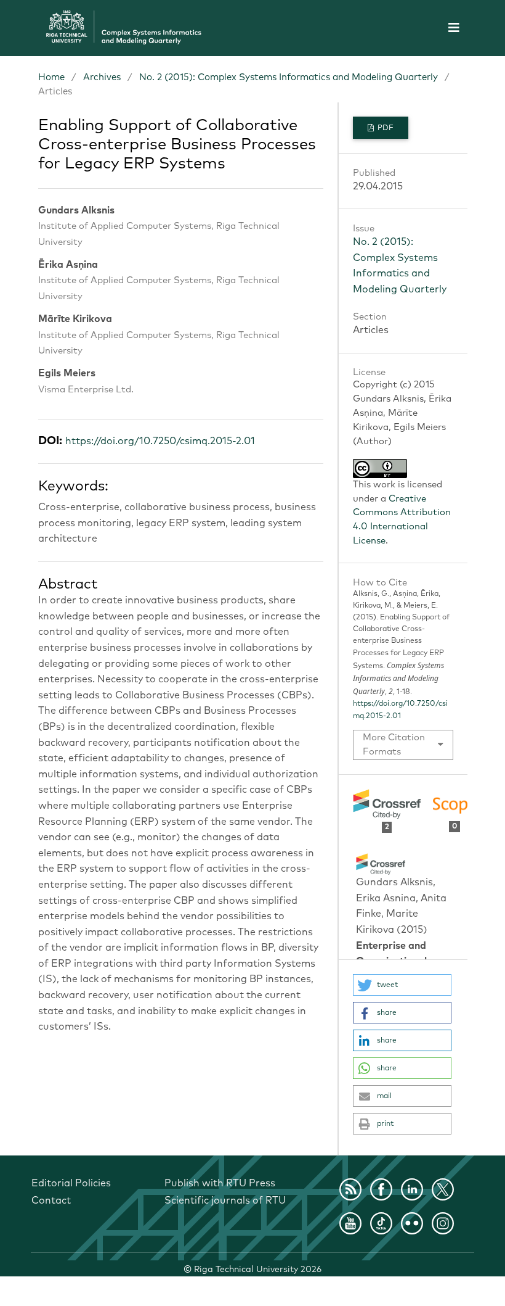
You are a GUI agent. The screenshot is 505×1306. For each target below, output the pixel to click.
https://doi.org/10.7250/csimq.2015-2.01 (160, 441)
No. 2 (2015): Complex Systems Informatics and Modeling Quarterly (288, 77)
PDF (385, 128)
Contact (51, 1200)
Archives (102, 77)
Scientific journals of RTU (225, 1200)
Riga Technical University (257, 1269)
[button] (402, 985)
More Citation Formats (394, 745)
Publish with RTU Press (219, 1183)
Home (51, 77)
